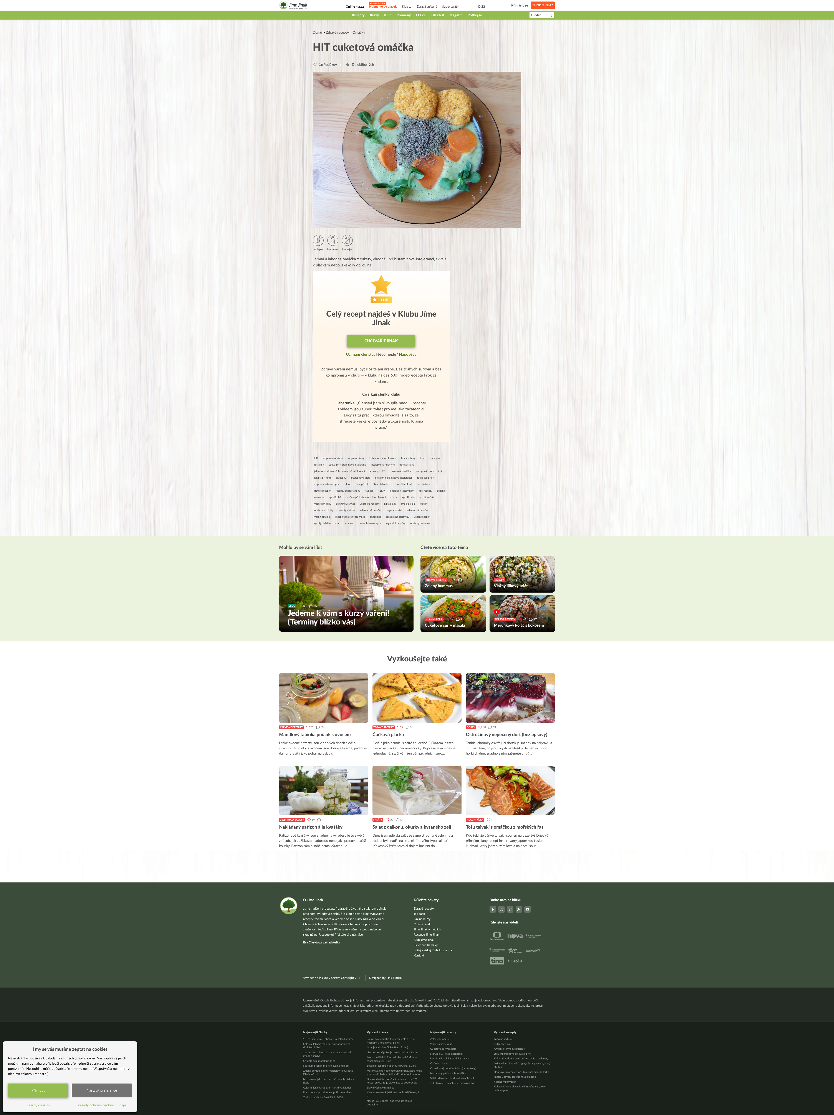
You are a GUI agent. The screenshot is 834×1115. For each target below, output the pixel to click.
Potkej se (475, 15)
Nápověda (408, 355)
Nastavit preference (102, 1090)
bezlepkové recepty (370, 523)
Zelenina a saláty (292, 820)
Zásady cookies (38, 1105)
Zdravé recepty (337, 32)
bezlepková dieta (360, 477)
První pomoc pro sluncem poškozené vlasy (327, 1092)
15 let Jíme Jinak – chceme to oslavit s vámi (328, 1039)
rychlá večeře (426, 497)
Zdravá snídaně (427, 6)
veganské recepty (369, 503)
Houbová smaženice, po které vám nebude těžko (521, 1072)
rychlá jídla (408, 497)
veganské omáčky (395, 523)
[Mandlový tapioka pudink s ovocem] (323, 698)
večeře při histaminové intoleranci (366, 497)
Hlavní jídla (475, 820)
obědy (423, 503)
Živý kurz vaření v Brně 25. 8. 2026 (323, 1097)
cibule (394, 497)
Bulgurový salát (502, 1044)
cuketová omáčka (401, 471)
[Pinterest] (510, 909)
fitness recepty (322, 490)
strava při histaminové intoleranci (348, 464)
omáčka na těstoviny (397, 516)
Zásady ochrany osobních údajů (102, 1105)
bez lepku (341, 477)
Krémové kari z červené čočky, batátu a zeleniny (521, 1058)
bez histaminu (382, 484)
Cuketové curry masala (443, 1048)
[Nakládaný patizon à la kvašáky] (323, 791)
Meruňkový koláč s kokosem (446, 1053)
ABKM (381, 490)
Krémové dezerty (291, 727)
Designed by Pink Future (385, 978)
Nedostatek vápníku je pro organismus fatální (392, 1052)
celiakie (441, 490)
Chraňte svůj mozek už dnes (319, 1061)
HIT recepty (425, 490)
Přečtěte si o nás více (349, 934)
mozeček (319, 497)
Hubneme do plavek (383, 6)
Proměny (404, 15)
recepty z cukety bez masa (350, 516)
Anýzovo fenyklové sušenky (509, 1048)
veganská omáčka (333, 458)
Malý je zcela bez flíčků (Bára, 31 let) (387, 1047)
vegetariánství (394, 510)
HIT (316, 458)
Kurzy (374, 15)
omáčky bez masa (420, 523)
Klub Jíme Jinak (404, 484)
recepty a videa (346, 510)
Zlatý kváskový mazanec (380, 1087)
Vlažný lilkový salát (441, 1044)
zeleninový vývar (345, 503)
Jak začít (437, 15)
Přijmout (38, 1090)
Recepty (358, 15)
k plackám (390, 503)
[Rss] (519, 909)
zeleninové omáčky (371, 510)
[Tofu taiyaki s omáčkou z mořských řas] (510, 791)
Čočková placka (439, 1063)
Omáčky (358, 32)
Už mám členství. (361, 355)
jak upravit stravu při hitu (430, 471)
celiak (347, 484)
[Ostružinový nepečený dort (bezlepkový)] (510, 698)
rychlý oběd (336, 497)
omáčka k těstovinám (402, 490)
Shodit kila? (543, 5)
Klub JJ (407, 6)
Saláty (377, 820)
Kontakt (419, 955)
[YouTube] (527, 909)
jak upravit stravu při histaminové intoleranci (339, 471)
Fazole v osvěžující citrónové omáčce (515, 1076)
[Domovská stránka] (293, 6)
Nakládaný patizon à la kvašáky (448, 1073)
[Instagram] (501, 909)
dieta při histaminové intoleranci (393, 477)
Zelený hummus (439, 1039)
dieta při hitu (362, 484)
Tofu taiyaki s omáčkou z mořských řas (452, 1083)
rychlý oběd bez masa (326, 523)
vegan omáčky (356, 458)
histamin (319, 464)
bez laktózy (423, 484)
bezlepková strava (430, 458)
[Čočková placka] (417, 698)
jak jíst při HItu (322, 477)
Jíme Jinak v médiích (427, 929)
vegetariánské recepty (326, 484)
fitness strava (406, 464)
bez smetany (408, 458)
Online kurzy (422, 919)
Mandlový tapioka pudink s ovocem (450, 1058)
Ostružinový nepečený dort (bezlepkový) (453, 1068)
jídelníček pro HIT (427, 477)
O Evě (421, 15)
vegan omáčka (322, 516)
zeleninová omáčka (418, 510)
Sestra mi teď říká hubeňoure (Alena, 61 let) (391, 1065)
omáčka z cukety (323, 510)
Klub (387, 15)
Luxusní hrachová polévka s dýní (512, 1053)
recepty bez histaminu (348, 490)
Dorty (471, 727)
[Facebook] (493, 909)
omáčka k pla (407, 503)
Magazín (455, 15)
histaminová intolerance (382, 458)
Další (481, 6)
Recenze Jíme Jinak (426, 934)
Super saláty (450, 6)
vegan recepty (422, 516)
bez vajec (349, 523)
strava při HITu (378, 471)
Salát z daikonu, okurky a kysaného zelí (452, 1078)
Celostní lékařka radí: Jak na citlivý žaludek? (327, 1087)
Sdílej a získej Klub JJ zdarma (433, 950)
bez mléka (375, 516)
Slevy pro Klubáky (426, 945)
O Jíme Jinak (422, 924)
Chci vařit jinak (381, 341)
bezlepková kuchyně (383, 464)
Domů (317, 32)
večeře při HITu (322, 503)
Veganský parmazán (505, 1081)
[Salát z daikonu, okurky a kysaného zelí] (417, 791)
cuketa (369, 490)
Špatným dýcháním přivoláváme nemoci (326, 1065)
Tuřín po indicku (503, 1039)
